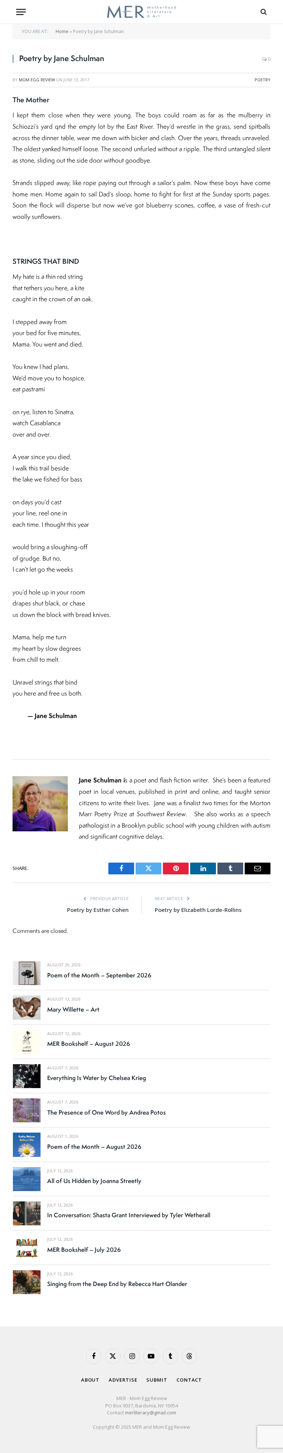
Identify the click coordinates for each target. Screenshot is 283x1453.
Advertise (123, 1379)
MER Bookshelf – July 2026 (84, 1250)
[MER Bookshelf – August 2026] (27, 1042)
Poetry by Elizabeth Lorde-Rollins (198, 909)
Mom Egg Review (37, 79)
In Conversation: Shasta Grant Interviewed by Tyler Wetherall (128, 1215)
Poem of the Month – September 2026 (99, 975)
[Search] (263, 12)
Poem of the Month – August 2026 (94, 1147)
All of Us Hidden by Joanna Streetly (94, 1181)
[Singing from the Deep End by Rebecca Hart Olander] (27, 1282)
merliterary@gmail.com (150, 1412)
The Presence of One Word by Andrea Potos (106, 1112)
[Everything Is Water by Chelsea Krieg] (27, 1076)
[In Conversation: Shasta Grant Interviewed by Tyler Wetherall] (27, 1213)
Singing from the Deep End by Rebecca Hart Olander (117, 1284)
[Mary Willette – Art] (27, 1007)
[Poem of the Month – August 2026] (27, 1145)
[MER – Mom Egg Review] (141, 12)
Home (62, 31)
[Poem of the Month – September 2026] (27, 973)
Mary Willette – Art (73, 1009)
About (90, 1379)
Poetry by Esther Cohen (98, 909)
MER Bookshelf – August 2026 (88, 1044)
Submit (156, 1379)
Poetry (262, 79)
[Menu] (21, 12)
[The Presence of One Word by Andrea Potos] (27, 1110)
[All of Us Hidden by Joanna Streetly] (27, 1179)
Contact (189, 1379)
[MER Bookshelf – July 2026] (27, 1248)
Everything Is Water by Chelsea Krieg (96, 1078)
